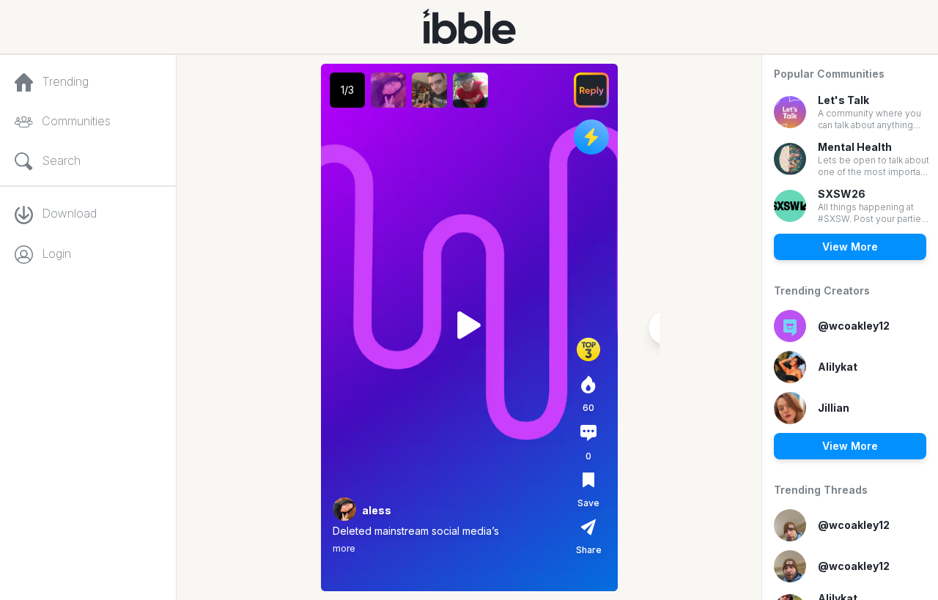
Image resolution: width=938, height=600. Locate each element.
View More (850, 246)
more (344, 548)
